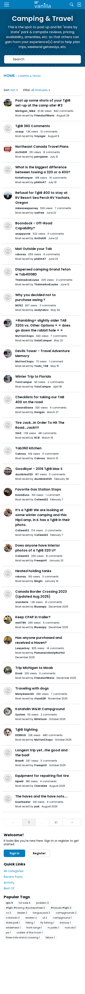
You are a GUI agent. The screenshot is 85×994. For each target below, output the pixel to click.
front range (34, 927)
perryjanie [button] (41, 156)
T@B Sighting (26, 729)
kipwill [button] (19, 781)
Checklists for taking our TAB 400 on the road (39, 399)
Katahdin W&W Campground (40, 709)
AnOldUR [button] (21, 152)
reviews (31, 917)
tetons (50, 937)
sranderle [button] (21, 602)
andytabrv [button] (41, 310)
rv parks (53, 927)
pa (8, 932)
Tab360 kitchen (28, 448)
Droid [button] (18, 673)
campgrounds (66, 912)
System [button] (20, 714)
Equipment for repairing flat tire (42, 775)
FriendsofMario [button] (44, 115)
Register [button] (39, 853)
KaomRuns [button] (22, 495)
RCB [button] (37, 437)
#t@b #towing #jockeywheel (25, 908)
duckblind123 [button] (24, 474)
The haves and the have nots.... (41, 796)
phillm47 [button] (40, 182)
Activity (9, 882)
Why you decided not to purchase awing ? (35, 297)
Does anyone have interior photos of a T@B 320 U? (37, 548)
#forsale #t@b (61, 908)
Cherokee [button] (40, 786)
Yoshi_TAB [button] (41, 366)
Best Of (9, 888)
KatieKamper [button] (24, 177)
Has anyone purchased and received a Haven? (38, 640)
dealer (22, 912)
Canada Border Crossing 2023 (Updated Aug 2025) (41, 594)
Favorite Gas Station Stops (38, 489)
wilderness (13, 927)
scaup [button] (19, 131)
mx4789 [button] (20, 622)
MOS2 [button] (19, 305)
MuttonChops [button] (24, 336)
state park (13, 922)
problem (42, 903)
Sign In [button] (14, 853)
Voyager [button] (40, 136)
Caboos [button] (20, 453)
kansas (65, 922)
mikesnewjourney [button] (26, 208)
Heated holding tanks (33, 571)
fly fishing (47, 922)
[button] (14, 90)
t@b (9, 903)
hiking (30, 922)
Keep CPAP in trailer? (33, 617)
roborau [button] (20, 254)
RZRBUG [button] (20, 735)
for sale (24, 903)
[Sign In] (79, 4)
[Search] (71, 4)
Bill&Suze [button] (40, 719)
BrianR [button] (19, 760)
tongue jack (41, 912)
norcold (70, 927)
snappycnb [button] (23, 233)
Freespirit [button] (40, 560)
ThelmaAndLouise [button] (27, 280)
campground (62, 917)
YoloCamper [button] (23, 382)
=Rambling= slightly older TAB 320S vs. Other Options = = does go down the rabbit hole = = (42, 325)
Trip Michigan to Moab (34, 667)
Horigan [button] (39, 412)
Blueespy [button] (40, 606)
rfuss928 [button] (40, 698)
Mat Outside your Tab (33, 248)
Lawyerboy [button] (22, 648)
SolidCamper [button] (43, 340)
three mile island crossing (23, 937)
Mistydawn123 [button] (24, 694)
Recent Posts (13, 877)
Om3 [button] (18, 433)
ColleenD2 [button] (41, 499)
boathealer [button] (23, 802)
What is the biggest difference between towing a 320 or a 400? (42, 169)
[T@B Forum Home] (42, 4)
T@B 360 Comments (32, 126)
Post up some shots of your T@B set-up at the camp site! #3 (42, 103)
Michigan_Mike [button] (25, 111)
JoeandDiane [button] (24, 407)
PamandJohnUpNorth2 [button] (49, 652)
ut (44, 917)
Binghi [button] (38, 581)
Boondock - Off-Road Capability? (33, 226)
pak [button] (36, 806)
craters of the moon (30, 932)
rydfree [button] (39, 212)
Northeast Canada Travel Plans (41, 146)
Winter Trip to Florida (33, 376)
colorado (13, 917)
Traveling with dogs (32, 688)
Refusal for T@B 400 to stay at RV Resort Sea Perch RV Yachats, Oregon (42, 197)
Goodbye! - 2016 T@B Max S (39, 468)
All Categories (14, 871)
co (8, 912)
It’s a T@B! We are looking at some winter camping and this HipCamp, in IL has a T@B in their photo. (42, 517)
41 (55, 822)
